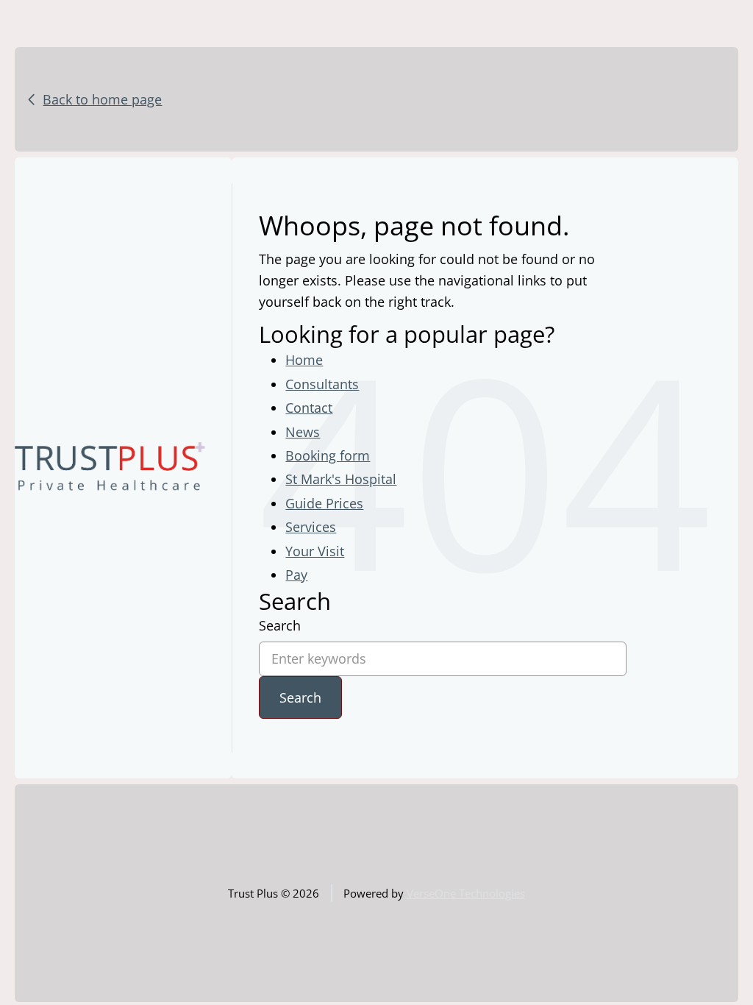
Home (304, 360)
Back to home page (102, 99)
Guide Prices (324, 503)
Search (280, 625)
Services (310, 527)
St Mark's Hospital (340, 479)
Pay (296, 574)
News (302, 432)
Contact (308, 407)
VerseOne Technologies (466, 893)
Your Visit (314, 551)
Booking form (327, 455)
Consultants (322, 384)
